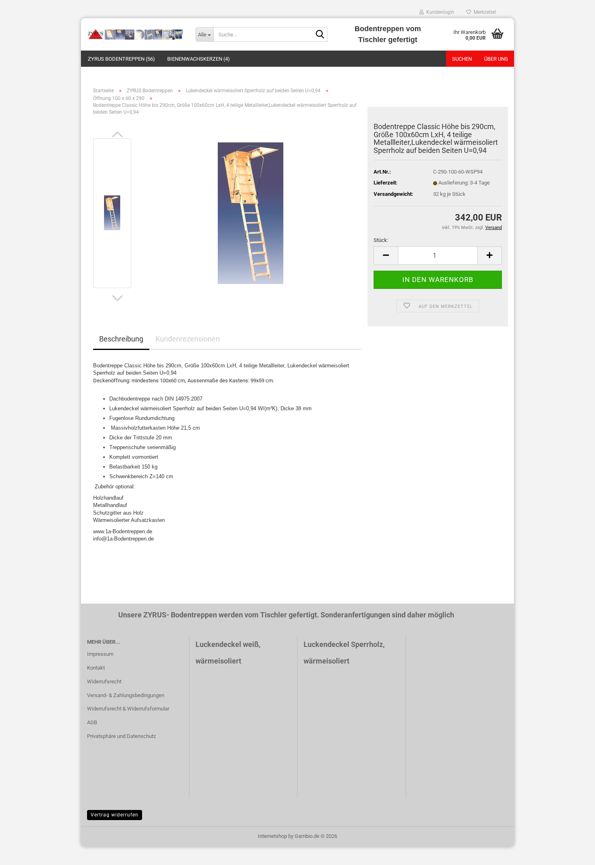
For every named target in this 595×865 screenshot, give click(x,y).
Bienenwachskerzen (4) (198, 59)
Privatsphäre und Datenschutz (121, 736)
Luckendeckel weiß (227, 644)
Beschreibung (121, 339)
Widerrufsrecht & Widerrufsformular (128, 709)
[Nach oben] (573, 853)
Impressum (100, 654)
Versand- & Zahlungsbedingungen (125, 695)
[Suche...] (319, 35)
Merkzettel (483, 12)
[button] (117, 134)
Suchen (462, 59)
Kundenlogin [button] (439, 12)
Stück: (381, 240)
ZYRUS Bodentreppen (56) (121, 59)
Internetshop (272, 836)
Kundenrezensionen (187, 339)
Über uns (496, 59)
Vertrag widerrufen (114, 815)
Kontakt (96, 668)
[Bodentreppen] (135, 34)
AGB (92, 722)
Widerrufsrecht (104, 681)
